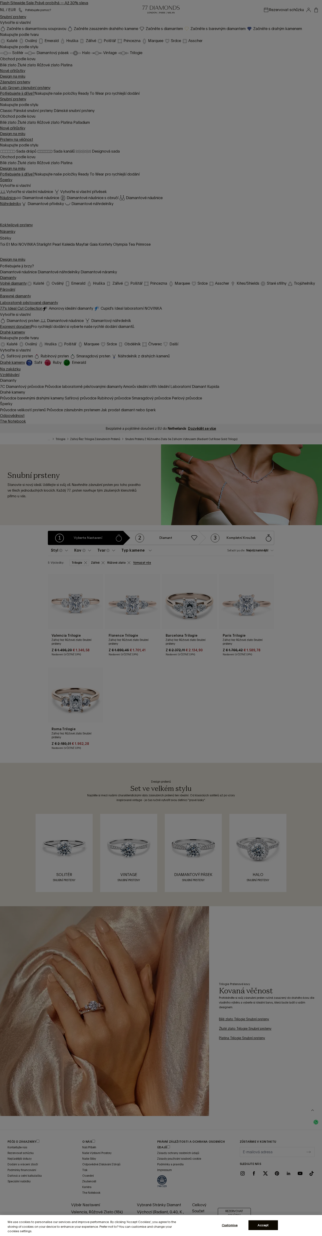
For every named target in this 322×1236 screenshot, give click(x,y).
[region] (161, 1225)
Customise (230, 1225)
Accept (263, 1225)
